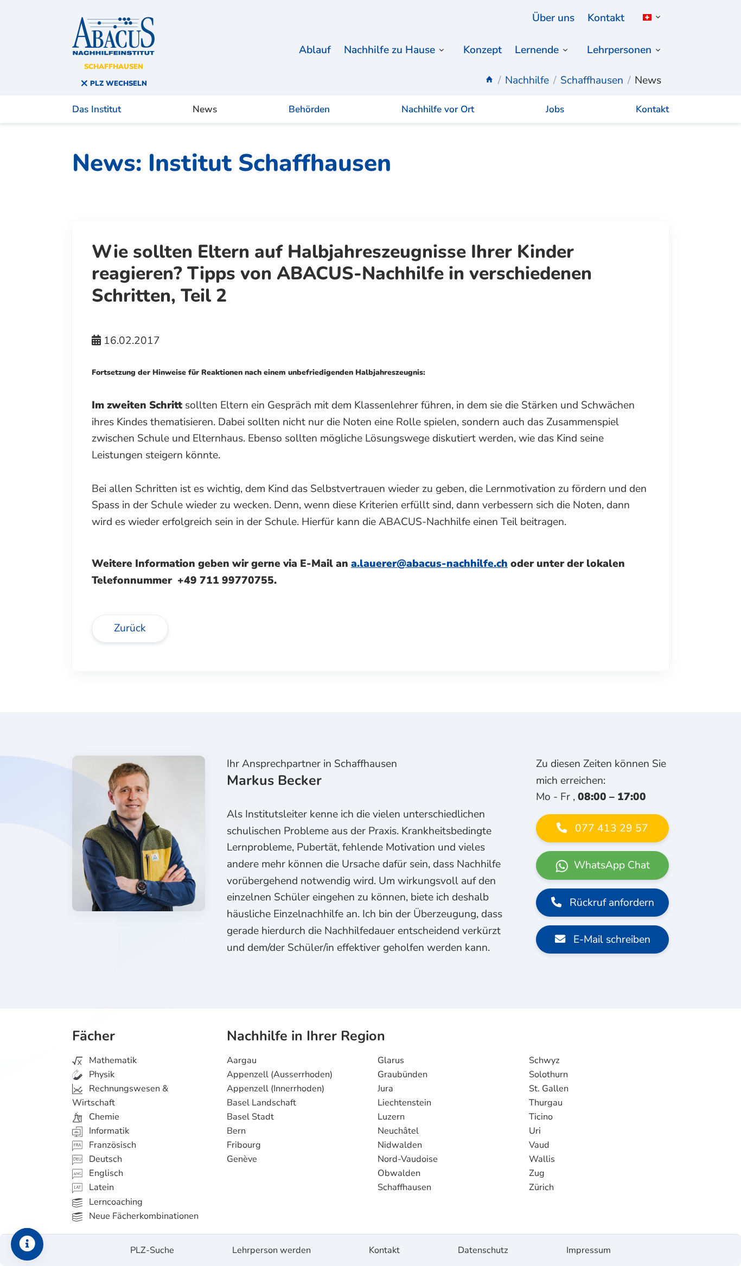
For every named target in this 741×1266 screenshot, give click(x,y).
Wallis (542, 1159)
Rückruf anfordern (610, 903)
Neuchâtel (398, 1131)
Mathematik (112, 1060)
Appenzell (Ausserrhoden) (280, 1074)
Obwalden (399, 1173)
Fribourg (244, 1145)
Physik (100, 1074)
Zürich (541, 1187)
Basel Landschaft (261, 1103)
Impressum (588, 1250)
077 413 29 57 (610, 828)
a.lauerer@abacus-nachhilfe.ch (429, 564)
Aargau (242, 1060)
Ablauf (315, 50)
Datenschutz (483, 1250)
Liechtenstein (404, 1103)
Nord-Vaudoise (408, 1159)
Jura (385, 1089)
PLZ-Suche (152, 1250)
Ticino (541, 1117)
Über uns (553, 18)
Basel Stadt (250, 1117)
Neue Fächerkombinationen (143, 1216)
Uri (535, 1131)
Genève (242, 1159)
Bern (236, 1131)
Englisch (98, 1173)
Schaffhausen (404, 1187)
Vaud (539, 1145)
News (205, 109)
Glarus (391, 1060)
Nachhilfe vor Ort (437, 109)
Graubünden (402, 1074)
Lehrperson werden (271, 1250)
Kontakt (605, 18)
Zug (537, 1173)
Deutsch (104, 1159)
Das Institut (96, 109)
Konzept (482, 50)
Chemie (103, 1117)
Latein (100, 1187)
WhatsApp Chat (610, 865)
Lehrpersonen (619, 50)
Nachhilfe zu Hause (389, 50)
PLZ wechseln (117, 83)
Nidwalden (400, 1145)
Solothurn (548, 1074)
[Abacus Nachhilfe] (489, 80)
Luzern (391, 1117)
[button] (650, 17)
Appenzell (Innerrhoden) (275, 1089)
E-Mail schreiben (610, 939)
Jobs (555, 109)
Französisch (111, 1145)
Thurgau (546, 1103)
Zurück (130, 628)
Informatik (108, 1131)
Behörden (309, 109)
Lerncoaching (115, 1202)
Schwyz (544, 1060)
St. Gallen (548, 1089)
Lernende (537, 50)
